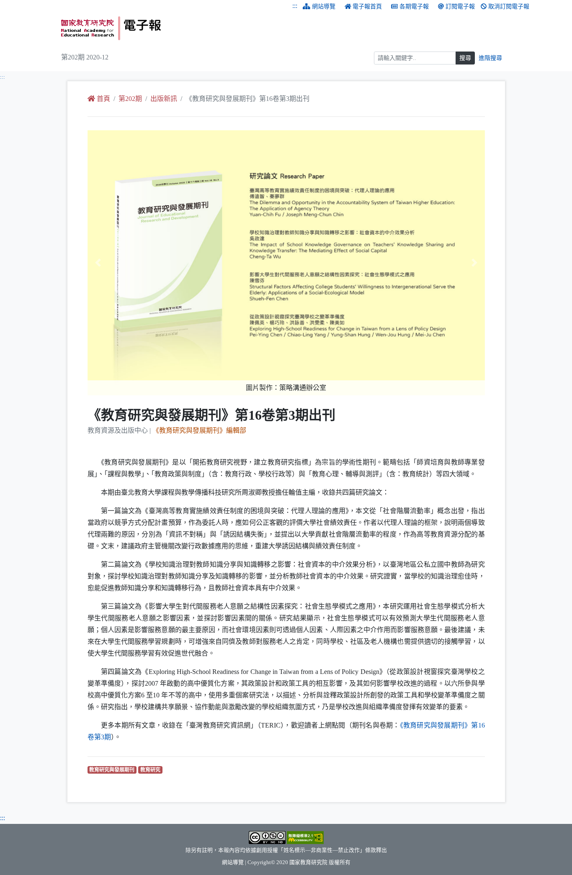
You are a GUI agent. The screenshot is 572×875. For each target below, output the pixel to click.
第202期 (130, 98)
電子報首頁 (367, 6)
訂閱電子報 (460, 6)
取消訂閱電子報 (508, 6)
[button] (117, 262)
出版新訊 (163, 98)
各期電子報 (414, 6)
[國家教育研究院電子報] (170, 28)
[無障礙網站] (305, 837)
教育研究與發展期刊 (113, 770)
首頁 (103, 98)
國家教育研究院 (308, 862)
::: (294, 5)
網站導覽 (323, 6)
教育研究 (151, 770)
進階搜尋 (490, 58)
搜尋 (465, 58)
